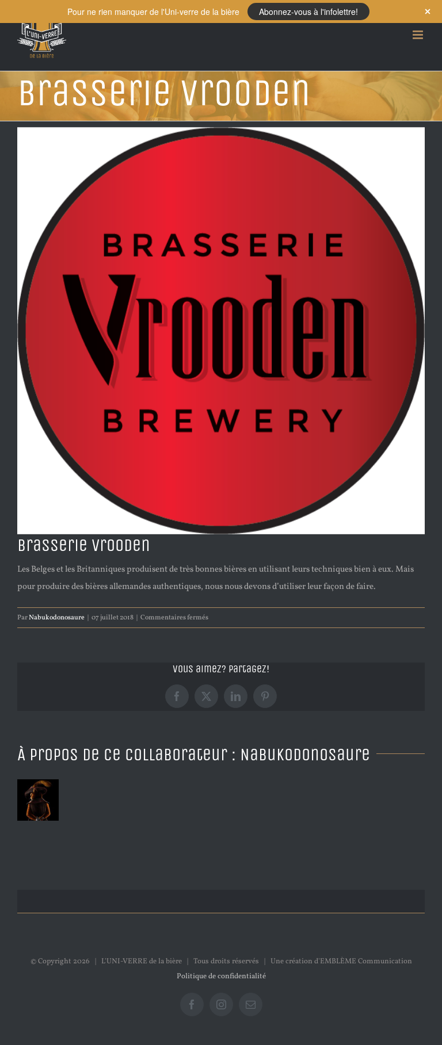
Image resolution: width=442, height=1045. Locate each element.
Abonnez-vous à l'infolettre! (308, 11)
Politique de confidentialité (221, 976)
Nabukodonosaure (57, 617)
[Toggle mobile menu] (419, 35)
